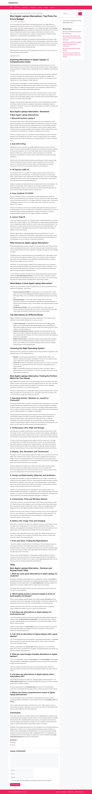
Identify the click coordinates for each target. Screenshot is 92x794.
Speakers (52, 7)
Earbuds (46, 7)
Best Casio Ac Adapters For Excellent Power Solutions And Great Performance (72, 44)
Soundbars (17, 7)
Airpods (40, 7)
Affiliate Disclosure (79, 791)
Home (11, 7)
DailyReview (13, 3)
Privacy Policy (70, 791)
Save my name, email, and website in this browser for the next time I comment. (31, 780)
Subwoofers (25, 7)
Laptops (15, 13)
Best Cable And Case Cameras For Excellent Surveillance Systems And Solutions (72, 54)
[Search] (80, 13)
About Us (58, 791)
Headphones (33, 7)
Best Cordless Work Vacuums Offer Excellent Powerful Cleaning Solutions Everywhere (72, 37)
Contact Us (63, 791)
